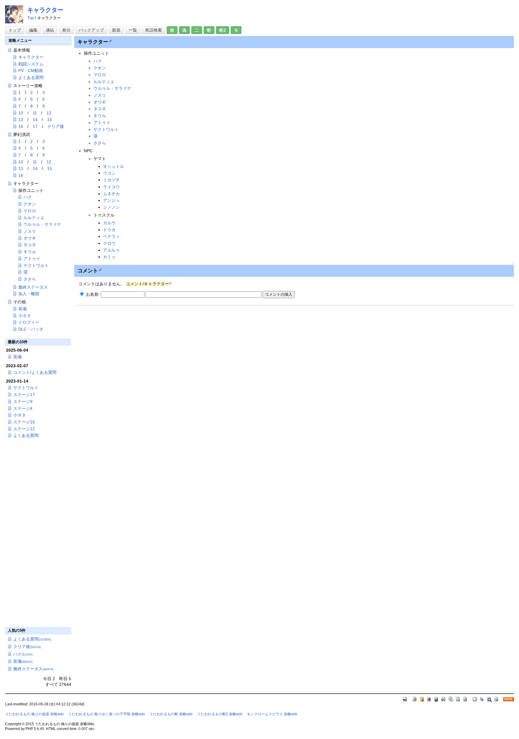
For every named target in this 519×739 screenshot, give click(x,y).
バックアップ (91, 30)
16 (20, 126)
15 (49, 119)
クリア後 (55, 126)
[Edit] (110, 40)
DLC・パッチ (31, 329)
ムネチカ (111, 193)
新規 (116, 30)
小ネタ (24, 315)
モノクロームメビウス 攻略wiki (272, 714)
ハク (97, 61)
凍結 (50, 30)
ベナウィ (111, 236)
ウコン (109, 173)
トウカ (109, 229)
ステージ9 (22, 401)
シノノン (111, 207)
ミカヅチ (111, 179)
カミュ (109, 256)
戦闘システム (31, 64)
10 (20, 113)
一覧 (133, 30)
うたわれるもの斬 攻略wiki (171, 714)
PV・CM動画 (30, 70)
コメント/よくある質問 (34, 372)
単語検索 (153, 30)
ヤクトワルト (106, 129)
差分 (66, 30)
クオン (99, 67)
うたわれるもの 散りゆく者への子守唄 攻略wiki (106, 714)
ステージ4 (22, 408)
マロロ (99, 74)
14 (35, 119)
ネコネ (99, 108)
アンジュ (111, 200)
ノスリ (99, 95)
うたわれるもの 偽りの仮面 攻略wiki (34, 714)
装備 (22, 308)
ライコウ (111, 186)
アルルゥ (111, 250)
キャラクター (45, 10)
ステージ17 (24, 394)
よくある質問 (31, 77)
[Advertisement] (126, 351)
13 (20, 119)
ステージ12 (24, 428)
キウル (99, 115)
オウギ (99, 102)
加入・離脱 (28, 293)
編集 (33, 30)
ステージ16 (24, 421)
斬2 (222, 30)
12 (49, 113)
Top (30, 18)
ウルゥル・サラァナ (112, 88)
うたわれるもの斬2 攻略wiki (219, 714)
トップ (14, 30)
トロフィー (28, 322)
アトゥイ (101, 122)
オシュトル (113, 166)
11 (35, 113)
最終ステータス (33, 287)
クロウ (109, 243)
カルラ (109, 222)
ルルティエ (103, 81)
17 (35, 126)
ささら (99, 143)
